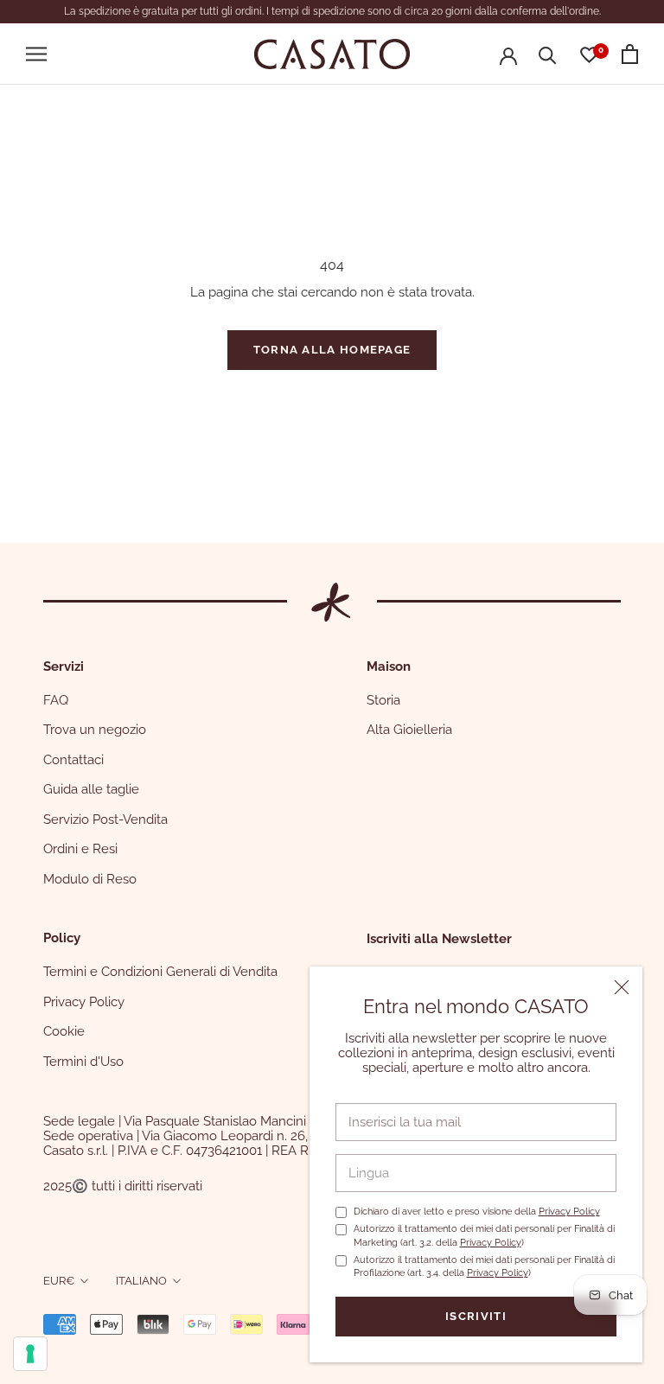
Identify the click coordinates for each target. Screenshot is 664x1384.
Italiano (141, 1280)
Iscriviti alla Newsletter (439, 939)
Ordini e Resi (80, 849)
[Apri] (36, 54)
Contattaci (73, 760)
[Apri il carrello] (630, 54)
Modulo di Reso (90, 879)
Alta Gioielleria (409, 729)
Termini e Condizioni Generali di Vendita (160, 971)
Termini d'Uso (83, 1061)
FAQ (55, 700)
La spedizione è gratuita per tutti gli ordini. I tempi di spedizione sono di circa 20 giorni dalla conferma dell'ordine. (332, 11)
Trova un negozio (94, 729)
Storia (383, 700)
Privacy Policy (569, 1211)
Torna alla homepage (332, 349)
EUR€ (58, 1280)
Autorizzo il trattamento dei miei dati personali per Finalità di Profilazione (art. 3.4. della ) (484, 1266)
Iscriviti (476, 1316)
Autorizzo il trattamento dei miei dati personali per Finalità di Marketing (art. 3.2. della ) (484, 1235)
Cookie (64, 1031)
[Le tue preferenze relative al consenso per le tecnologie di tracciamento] (30, 1353)
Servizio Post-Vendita (105, 819)
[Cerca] (548, 54)
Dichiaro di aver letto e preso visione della (477, 1211)
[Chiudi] (621, 987)
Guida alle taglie (91, 789)
